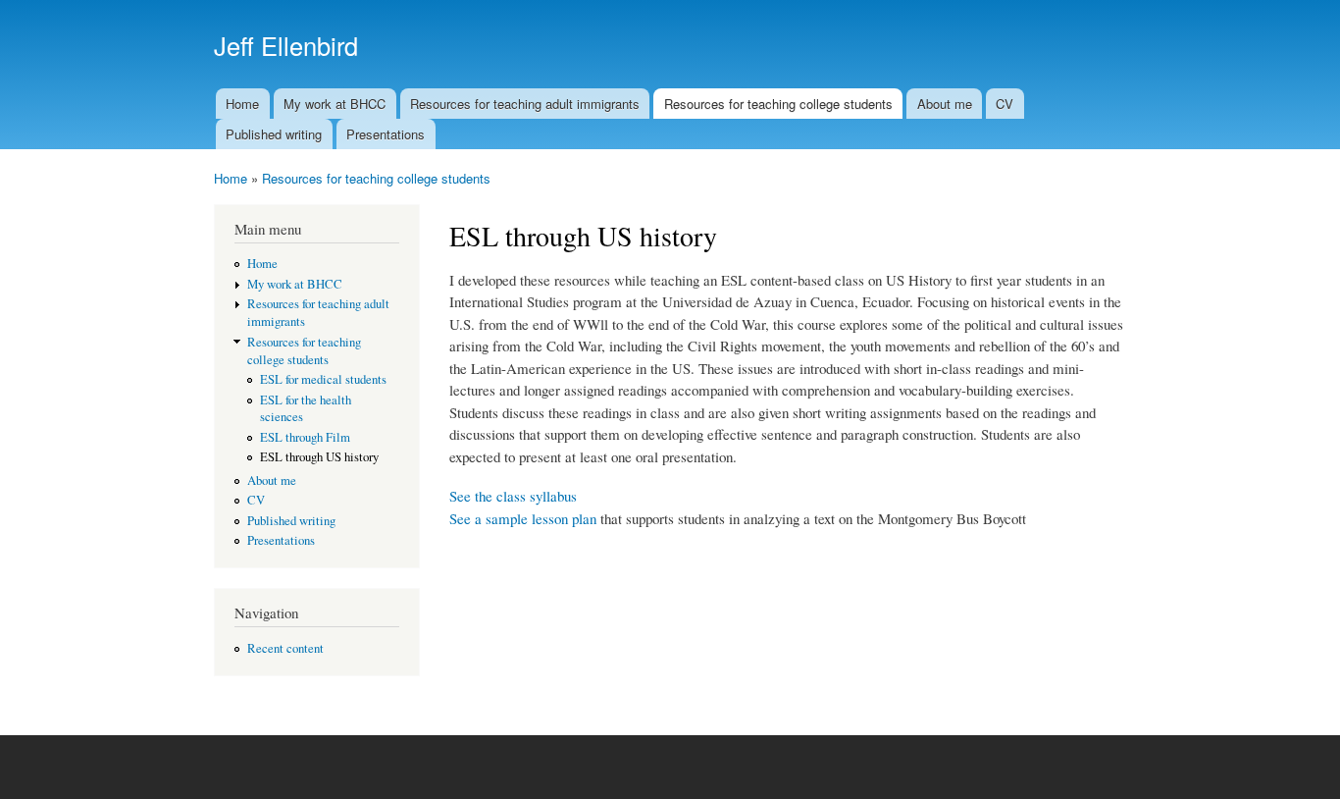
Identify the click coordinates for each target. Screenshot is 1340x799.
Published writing (274, 134)
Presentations (385, 134)
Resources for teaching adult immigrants (525, 103)
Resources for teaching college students (778, 103)
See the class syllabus (513, 496)
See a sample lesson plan (522, 518)
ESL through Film (305, 437)
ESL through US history (319, 457)
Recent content (285, 648)
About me (944, 103)
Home (242, 103)
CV (1004, 103)
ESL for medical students (323, 379)
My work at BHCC (334, 103)
